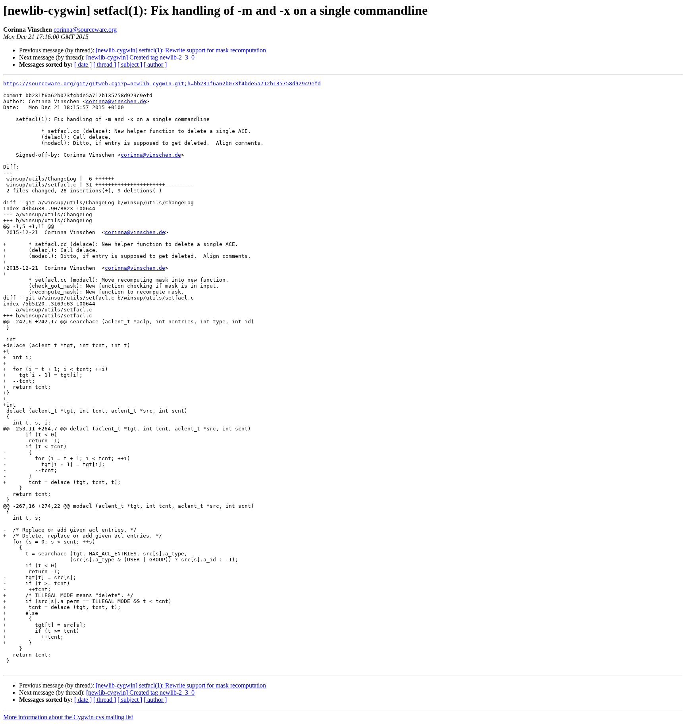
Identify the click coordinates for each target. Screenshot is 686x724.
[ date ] (83, 64)
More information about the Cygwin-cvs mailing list (68, 717)
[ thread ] (104, 64)
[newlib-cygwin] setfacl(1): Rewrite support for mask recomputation (181, 50)
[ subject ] (130, 64)
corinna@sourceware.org (85, 29)
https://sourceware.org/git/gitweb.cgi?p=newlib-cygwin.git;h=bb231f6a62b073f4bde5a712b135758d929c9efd (162, 83)
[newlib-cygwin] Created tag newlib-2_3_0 (140, 57)
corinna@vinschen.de (116, 101)
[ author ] (155, 64)
